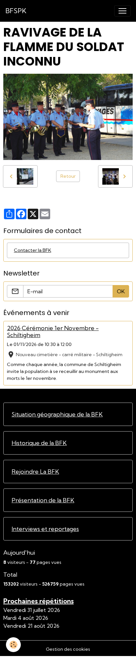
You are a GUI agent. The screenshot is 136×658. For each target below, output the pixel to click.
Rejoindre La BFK (35, 471)
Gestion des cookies (68, 649)
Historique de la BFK (39, 442)
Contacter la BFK (32, 250)
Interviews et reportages (45, 528)
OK (121, 291)
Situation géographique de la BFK (57, 414)
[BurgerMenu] (122, 10)
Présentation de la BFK (43, 500)
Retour (68, 176)
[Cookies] (13, 644)
